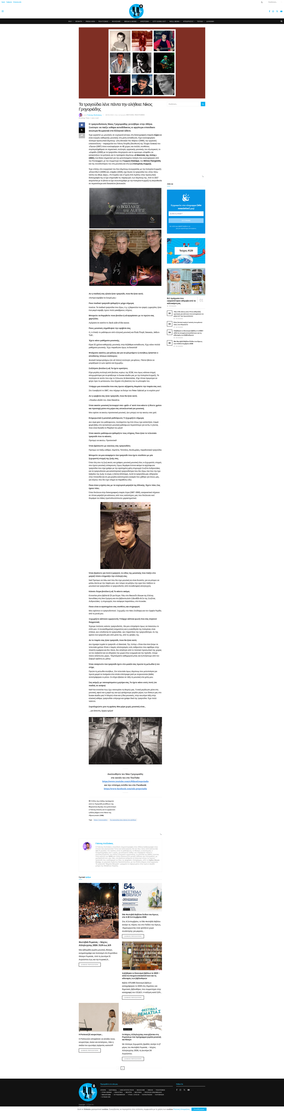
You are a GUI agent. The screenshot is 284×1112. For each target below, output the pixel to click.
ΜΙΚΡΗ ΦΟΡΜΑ (86, 1029)
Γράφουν (9, 2)
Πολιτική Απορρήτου (181, 1109)
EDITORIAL (113, 1090)
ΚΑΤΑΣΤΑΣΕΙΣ (147, 1094)
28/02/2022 (109, 115)
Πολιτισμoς (103, 21)
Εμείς (3, 2)
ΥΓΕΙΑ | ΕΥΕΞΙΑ (133, 1094)
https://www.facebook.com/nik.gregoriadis (125, 788)
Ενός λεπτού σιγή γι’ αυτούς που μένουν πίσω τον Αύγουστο (188, 323)
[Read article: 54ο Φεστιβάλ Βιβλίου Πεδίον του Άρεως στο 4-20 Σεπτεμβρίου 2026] (142, 897)
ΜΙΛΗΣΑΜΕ (116, 21)
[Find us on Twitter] (277, 11)
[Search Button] (281, 2)
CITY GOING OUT (159, 21)
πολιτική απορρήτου (197, 226)
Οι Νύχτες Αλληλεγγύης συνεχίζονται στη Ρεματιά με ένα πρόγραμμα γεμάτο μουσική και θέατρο (141, 1037)
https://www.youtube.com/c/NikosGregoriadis (125, 781)
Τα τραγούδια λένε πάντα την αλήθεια (123, 820)
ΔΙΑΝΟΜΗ (210, 21)
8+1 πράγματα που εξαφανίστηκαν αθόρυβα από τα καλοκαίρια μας (181, 301)
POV (70, 21)
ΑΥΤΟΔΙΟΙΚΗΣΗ (119, 1094)
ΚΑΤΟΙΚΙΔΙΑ (159, 1094)
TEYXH (200, 21)
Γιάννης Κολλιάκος (94, 115)
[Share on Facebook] (82, 125)
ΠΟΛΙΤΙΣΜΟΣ (140, 115)
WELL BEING (174, 21)
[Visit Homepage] (136, 11)
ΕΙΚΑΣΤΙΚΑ (119, 1092)
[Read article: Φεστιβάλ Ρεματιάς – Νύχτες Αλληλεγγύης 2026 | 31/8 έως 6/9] (99, 911)
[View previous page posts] (118, 1068)
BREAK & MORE (130, 21)
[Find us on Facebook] (269, 11)
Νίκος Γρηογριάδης (100, 820)
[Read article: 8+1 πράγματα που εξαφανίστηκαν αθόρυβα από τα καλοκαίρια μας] (186, 281)
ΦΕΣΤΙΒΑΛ (127, 1029)
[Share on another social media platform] (82, 135)
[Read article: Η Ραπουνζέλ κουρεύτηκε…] (99, 1017)
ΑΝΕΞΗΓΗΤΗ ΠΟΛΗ (127, 1090)
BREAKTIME (106, 1094)
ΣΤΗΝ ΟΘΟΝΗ (107, 1092)
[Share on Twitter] (82, 130)
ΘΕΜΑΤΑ (78, 21)
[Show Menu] (3, 11)
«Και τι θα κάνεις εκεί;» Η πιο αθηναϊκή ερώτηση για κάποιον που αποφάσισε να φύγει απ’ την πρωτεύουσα (189, 314)
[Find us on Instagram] (273, 11)
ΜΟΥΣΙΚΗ (130, 115)
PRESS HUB (90, 21)
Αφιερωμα (144, 21)
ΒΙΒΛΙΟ (126, 909)
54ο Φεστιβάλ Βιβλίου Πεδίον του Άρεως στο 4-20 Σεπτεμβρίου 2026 (140, 915)
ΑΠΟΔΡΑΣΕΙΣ (188, 21)
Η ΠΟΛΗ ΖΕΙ (106, 1097)
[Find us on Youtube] (281, 11)
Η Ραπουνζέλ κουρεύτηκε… (91, 1034)
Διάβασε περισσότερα (91, 964)
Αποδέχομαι (199, 1109)
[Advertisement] (119, 830)
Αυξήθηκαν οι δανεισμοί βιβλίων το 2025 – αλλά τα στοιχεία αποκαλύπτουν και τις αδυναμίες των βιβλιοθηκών (141, 976)
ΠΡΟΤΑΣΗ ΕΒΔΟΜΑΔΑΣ (153, 1092)
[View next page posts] (122, 1068)
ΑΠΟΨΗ (103, 1090)
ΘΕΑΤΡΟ (129, 1092)
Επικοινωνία (17, 2)
